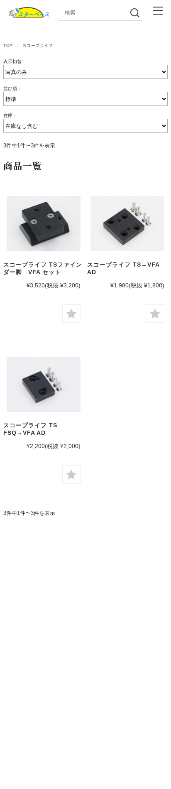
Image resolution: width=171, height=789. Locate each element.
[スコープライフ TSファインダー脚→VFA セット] (44, 223)
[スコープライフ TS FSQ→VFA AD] (44, 384)
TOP (7, 45)
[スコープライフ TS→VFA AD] (127, 223)
